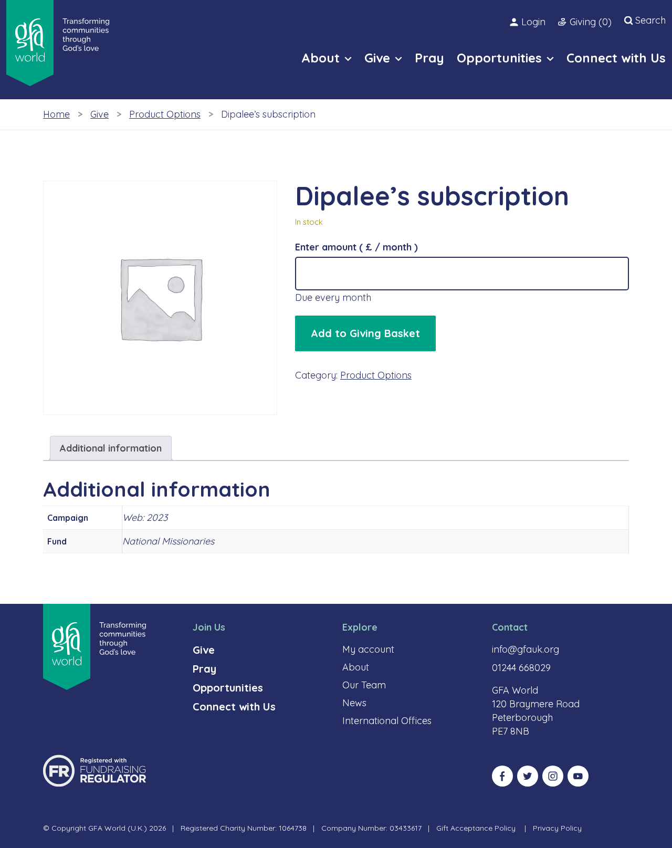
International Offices (387, 721)
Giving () (591, 22)
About (355, 667)
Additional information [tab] (111, 448)
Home (56, 114)
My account (368, 649)
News (354, 703)
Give (99, 114)
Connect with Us (234, 706)
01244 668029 (521, 668)
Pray (204, 668)
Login (533, 22)
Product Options (165, 114)
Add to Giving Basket (365, 333)
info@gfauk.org (525, 649)
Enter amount (356, 247)
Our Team (364, 685)
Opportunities (228, 687)
